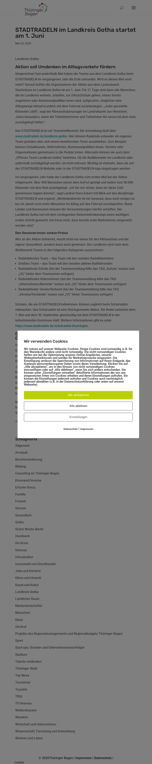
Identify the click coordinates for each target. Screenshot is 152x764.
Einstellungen (78, 417)
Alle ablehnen (78, 406)
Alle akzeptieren (78, 395)
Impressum (86, 429)
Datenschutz (71, 429)
